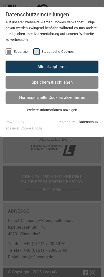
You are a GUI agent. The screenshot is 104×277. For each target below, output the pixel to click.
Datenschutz (88, 121)
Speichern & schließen (52, 82)
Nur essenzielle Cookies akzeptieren (52, 98)
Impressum (66, 121)
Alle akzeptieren (52, 67)
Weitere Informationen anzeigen (52, 110)
